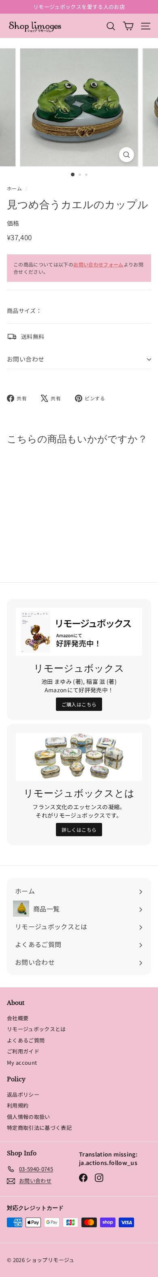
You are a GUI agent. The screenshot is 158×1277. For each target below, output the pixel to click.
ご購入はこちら (79, 704)
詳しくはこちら (79, 829)
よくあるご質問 (26, 1040)
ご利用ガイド (23, 1051)
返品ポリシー (23, 1094)
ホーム (14, 188)
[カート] (128, 26)
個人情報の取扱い (28, 1117)
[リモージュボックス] (79, 632)
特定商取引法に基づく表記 (39, 1127)
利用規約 (17, 1105)
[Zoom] (126, 154)
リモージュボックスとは (36, 1029)
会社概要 (17, 1018)
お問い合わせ (25, 359)
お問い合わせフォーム (98, 264)
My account (22, 1062)
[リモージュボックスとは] (79, 757)
